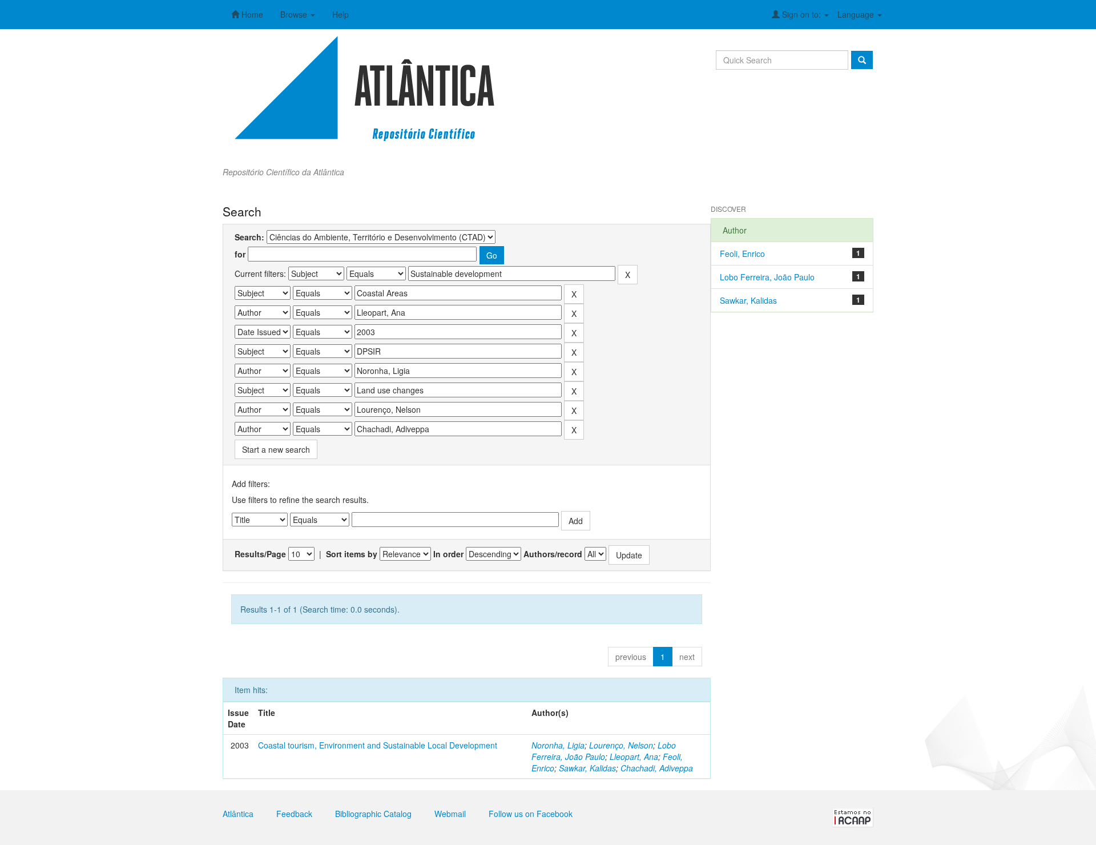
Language (856, 14)
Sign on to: (801, 14)
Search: (249, 237)
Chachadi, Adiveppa (656, 768)
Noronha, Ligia (558, 745)
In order (448, 554)
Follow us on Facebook (531, 813)
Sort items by (351, 554)
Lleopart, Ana (634, 756)
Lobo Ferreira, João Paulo (603, 750)
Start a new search (276, 449)
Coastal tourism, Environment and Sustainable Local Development (377, 745)
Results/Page (260, 554)
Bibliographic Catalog (373, 813)
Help (340, 14)
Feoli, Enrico (742, 253)
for (240, 254)
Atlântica (238, 813)
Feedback (294, 813)
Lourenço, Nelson (621, 745)
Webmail (450, 813)
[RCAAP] (852, 816)
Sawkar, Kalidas (587, 768)
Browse (294, 14)
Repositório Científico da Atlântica (283, 172)
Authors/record (552, 554)
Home (251, 14)
